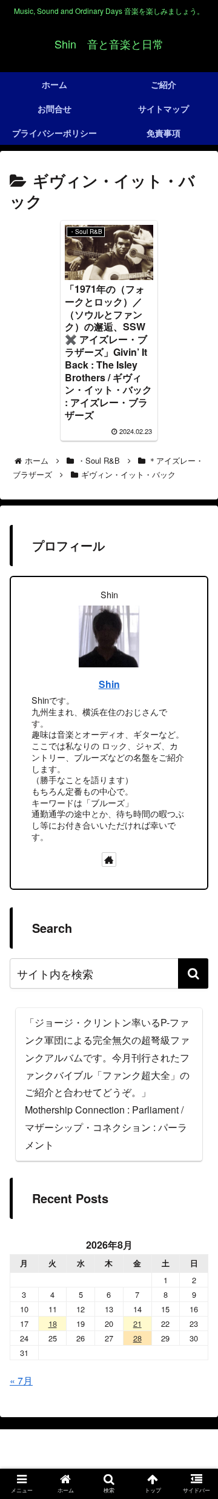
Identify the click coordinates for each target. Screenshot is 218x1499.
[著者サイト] (109, 859)
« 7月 (21, 1380)
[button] (193, 973)
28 (137, 1338)
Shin (109, 684)
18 (52, 1323)
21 (137, 1323)
